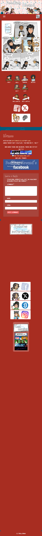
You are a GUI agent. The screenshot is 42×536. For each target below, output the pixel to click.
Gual (29, 140)
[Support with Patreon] (21, 118)
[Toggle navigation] (4, 16)
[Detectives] (17, 87)
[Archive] (33, 79)
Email (9, 205)
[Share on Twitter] (25, 108)
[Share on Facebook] (17, 108)
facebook (16, 286)
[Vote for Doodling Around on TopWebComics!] (21, 152)
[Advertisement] (21, 258)
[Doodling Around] (8, 79)
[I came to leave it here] (25, 87)
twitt (16, 295)
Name (8, 198)
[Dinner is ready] (16, 79)
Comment (10, 184)
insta (16, 314)
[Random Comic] (24, 79)
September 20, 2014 (18, 140)
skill (16, 305)
